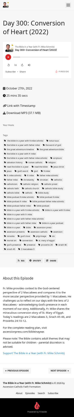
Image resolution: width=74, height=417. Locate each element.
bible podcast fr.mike (49, 197)
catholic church (31, 188)
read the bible (41, 166)
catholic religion (30, 184)
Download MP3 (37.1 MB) (23, 113)
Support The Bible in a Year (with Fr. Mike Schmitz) (34, 353)
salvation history (14, 162)
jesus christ (58, 166)
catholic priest (50, 184)
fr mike (30, 175)
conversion (27, 240)
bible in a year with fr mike (19, 214)
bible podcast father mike (18, 205)
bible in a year (13, 227)
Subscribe (53, 393)
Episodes (30, 393)
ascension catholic (38, 231)
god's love (25, 236)
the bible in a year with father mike (23, 145)
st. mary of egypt (46, 240)
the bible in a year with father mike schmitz (26, 158)
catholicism (11, 184)
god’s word (22, 171)
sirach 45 (10, 249)
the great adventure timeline (20, 149)
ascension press (43, 227)
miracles (10, 236)
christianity (28, 179)
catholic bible (12, 192)
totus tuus (54, 140)
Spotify (37, 260)
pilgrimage (40, 236)
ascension (58, 231)
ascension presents (15, 231)
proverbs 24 (46, 244)
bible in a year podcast (52, 223)
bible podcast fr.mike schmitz (20, 197)
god (35, 171)
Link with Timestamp (20, 106)
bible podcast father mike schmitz (48, 201)
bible (28, 227)
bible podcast (42, 205)
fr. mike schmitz (13, 175)
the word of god (53, 145)
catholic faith (12, 188)
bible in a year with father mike (21, 223)
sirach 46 (62, 244)
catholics (57, 179)
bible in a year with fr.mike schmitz (22, 210)
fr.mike (46, 171)
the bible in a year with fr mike (21, 153)
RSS (22, 260)
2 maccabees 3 (27, 249)
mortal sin (11, 240)
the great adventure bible (51, 149)
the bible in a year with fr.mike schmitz (24, 140)
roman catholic (35, 162)
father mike (12, 179)
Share (53, 260)
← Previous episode (17, 370)
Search (41, 393)
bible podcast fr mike (16, 201)
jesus (8, 171)
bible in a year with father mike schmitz (25, 218)
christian (43, 179)
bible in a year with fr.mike (57, 210)
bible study (43, 192)
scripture (57, 158)
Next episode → (60, 370)
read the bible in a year (17, 166)
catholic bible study (53, 188)
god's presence (13, 244)
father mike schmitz (48, 175)
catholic (28, 192)
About (19, 393)
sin (53, 236)
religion (52, 162)
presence (30, 244)
